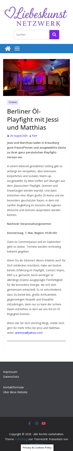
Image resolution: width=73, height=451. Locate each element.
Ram (34, 135)
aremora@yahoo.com (29, 333)
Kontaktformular (13, 387)
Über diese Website (15, 392)
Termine (13, 102)
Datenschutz (11, 376)
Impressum (10, 372)
